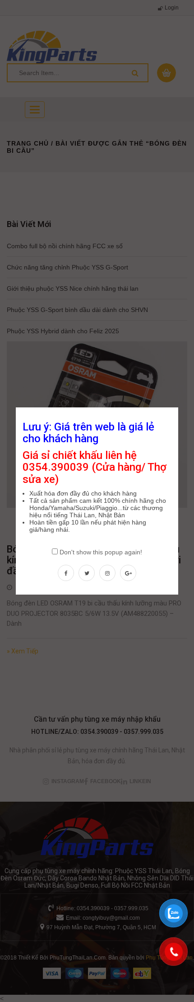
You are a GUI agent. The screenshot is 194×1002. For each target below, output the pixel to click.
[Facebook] (66, 573)
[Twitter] (87, 573)
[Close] (179, 406)
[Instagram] (107, 573)
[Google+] (128, 573)
